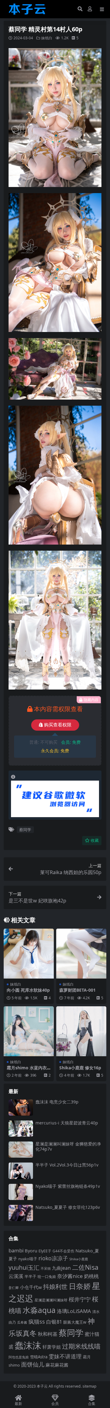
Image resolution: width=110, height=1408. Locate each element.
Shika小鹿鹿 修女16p (80, 1068)
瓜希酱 (22, 1322)
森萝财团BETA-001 (77, 990)
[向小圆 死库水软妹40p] (29, 954)
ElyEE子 (44, 1251)
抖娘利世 (55, 1287)
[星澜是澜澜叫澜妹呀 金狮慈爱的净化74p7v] (21, 1150)
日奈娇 (80, 1286)
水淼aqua (39, 1310)
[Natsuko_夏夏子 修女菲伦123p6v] (21, 1213)
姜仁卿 (14, 1287)
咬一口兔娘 (47, 1276)
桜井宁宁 (80, 1299)
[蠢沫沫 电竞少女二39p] (21, 1107)
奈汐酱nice (70, 1275)
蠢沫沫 (28, 1345)
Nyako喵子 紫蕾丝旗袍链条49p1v (67, 1186)
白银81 (54, 1321)
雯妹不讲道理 (65, 1356)
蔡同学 (25, 829)
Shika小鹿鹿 (78, 1259)
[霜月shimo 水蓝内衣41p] (29, 1031)
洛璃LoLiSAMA (74, 1310)
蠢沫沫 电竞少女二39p (57, 1102)
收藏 (95, 840)
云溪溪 (16, 1276)
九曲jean (61, 1268)
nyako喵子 (27, 1259)
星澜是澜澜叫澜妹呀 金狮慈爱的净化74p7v (68, 1146)
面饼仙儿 (32, 1364)
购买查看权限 (58, 724)
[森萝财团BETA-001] (81, 954)
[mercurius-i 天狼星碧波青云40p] (21, 1128)
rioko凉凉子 (53, 1258)
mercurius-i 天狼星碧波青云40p (66, 1123)
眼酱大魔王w (74, 1322)
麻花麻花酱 (57, 1365)
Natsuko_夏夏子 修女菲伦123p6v (67, 1207)
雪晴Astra (38, 1357)
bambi (16, 1250)
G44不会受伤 (63, 1250)
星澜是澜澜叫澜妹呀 (51, 1300)
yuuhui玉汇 (24, 1267)
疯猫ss (36, 1321)
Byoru (31, 1250)
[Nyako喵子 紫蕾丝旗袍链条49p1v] (21, 1192)
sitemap (89, 1386)
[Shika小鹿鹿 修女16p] (81, 1031)
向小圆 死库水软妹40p (28, 990)
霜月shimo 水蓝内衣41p (28, 1070)
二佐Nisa (85, 1267)
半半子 (30, 1276)
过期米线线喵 (81, 1346)
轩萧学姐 (51, 1347)
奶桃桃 (91, 1276)
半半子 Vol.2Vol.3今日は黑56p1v (66, 1165)
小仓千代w (31, 1287)
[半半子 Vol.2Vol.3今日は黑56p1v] (21, 1171)
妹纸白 (46, 38)
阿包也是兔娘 (19, 1357)
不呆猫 (46, 1268)
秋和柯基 (47, 1334)
